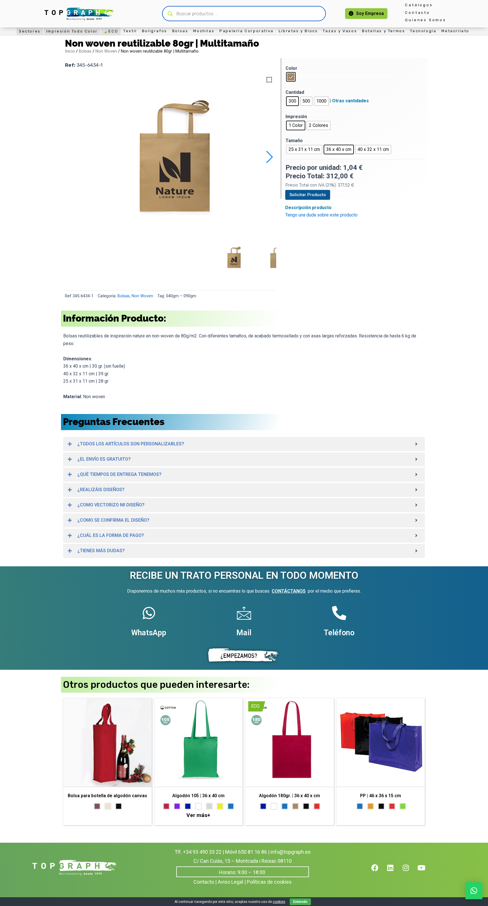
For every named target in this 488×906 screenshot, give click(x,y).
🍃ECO (110, 31)
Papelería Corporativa (246, 31)
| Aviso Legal (229, 882)
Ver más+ (198, 815)
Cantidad (295, 92)
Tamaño (294, 140)
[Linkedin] (394, 871)
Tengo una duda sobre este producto (321, 215)
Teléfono (339, 632)
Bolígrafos (154, 31)
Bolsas (180, 31)
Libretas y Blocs (298, 31)
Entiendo (300, 902)
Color (291, 68)
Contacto (417, 12)
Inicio (70, 51)
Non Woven (106, 51)
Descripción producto (308, 207)
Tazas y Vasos (340, 31)
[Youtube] (425, 871)
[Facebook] (378, 871)
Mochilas (203, 31)
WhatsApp (148, 632)
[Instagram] (409, 871)
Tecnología (423, 31)
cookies (279, 902)
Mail (243, 632)
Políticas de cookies (269, 882)
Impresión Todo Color (72, 31)
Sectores (30, 31)
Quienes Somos (425, 20)
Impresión (296, 116)
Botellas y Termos (383, 31)
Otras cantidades (350, 100)
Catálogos (419, 5)
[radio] (291, 77)
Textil (130, 31)
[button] (269, 157)
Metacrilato (455, 31)
